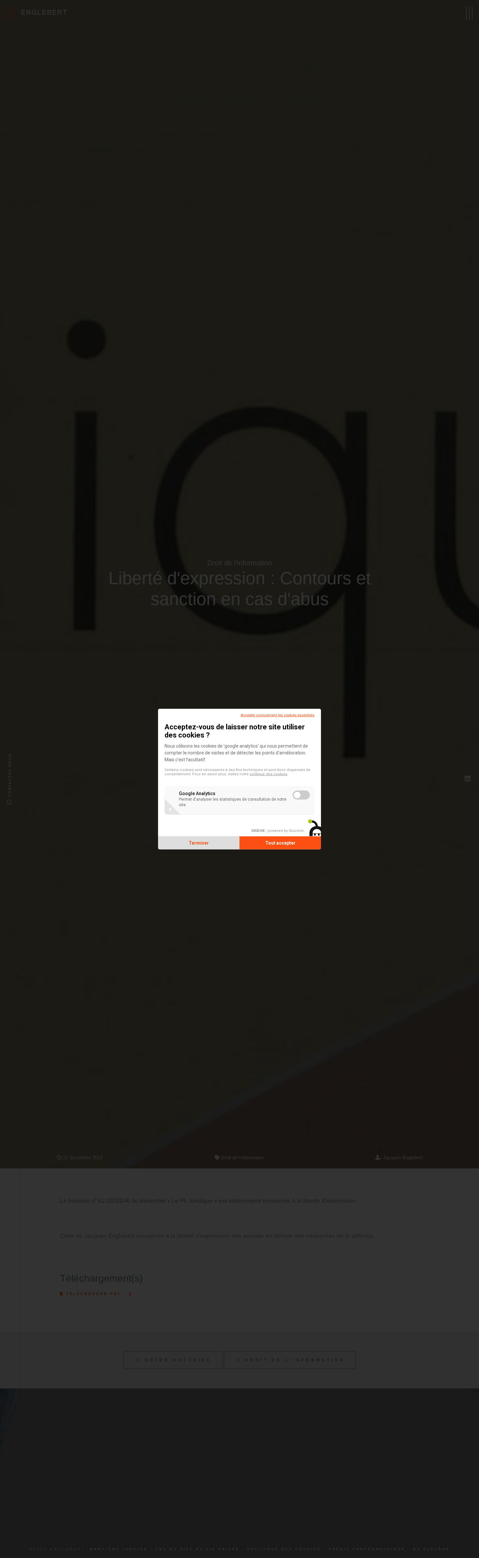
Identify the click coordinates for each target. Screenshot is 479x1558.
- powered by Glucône (277, 831)
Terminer (199, 843)
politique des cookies (268, 774)
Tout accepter (280, 843)
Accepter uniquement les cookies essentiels (277, 715)
